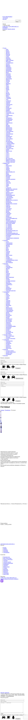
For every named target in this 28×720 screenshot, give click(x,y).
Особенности (9, 136)
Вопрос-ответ (9, 353)
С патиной (8, 98)
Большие (8, 176)
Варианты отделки (10, 159)
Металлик (8, 61)
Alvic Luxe (8, 182)
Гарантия (8, 342)
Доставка (8, 337)
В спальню (8, 331)
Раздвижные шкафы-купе (12, 233)
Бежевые (8, 57)
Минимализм (9, 128)
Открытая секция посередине (13, 234)
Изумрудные (9, 71)
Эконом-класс (9, 104)
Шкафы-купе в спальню (11, 203)
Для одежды (9, 208)
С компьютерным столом (12, 260)
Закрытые (8, 322)
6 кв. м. (7, 155)
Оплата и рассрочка (10, 338)
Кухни (4, 48)
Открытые (8, 323)
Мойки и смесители (10, 160)
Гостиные (5, 240)
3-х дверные (9, 225)
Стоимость (8, 100)
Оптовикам (8, 354)
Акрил (7, 87)
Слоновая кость (9, 62)
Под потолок (9, 231)
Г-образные (8, 213)
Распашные (8, 235)
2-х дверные (9, 224)
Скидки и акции (10, 350)
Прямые (8, 110)
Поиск (17, 21)
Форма (7, 106)
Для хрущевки (9, 138)
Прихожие (5, 263)
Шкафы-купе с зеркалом (11, 189)
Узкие (7, 152)
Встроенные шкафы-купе (12, 230)
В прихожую (9, 202)
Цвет (7, 49)
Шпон (7, 95)
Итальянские (9, 120)
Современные (9, 115)
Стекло (7, 191)
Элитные (8, 105)
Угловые (8, 109)
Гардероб (8, 236)
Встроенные (9, 141)
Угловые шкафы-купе (11, 220)
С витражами (9, 196)
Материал (8, 83)
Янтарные (8, 75)
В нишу (8, 329)
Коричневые (9, 165)
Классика (8, 266)
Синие (7, 82)
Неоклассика (9, 127)
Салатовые (8, 77)
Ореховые (8, 73)
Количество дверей (10, 223)
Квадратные (9, 315)
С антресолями (9, 142)
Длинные (8, 214)
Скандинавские (9, 131)
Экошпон (8, 97)
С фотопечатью (9, 197)
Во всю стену (9, 229)
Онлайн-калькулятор (11, 351)
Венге (7, 72)
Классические (9, 122)
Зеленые (8, 55)
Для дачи (8, 140)
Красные (8, 54)
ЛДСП (7, 92)
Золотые (8, 81)
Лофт (7, 124)
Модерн (8, 125)
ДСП (7, 99)
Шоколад (8, 65)
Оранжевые (8, 68)
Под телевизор (9, 262)
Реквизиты (8, 345)
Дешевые (8, 102)
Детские (8, 204)
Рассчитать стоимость (13, 578)
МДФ (7, 84)
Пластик (8, 94)
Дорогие (8, 103)
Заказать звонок (4, 578)
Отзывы (8, 344)
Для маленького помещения (12, 238)
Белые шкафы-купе (10, 171)
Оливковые (8, 67)
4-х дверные (9, 226)
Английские (9, 117)
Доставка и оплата (7, 334)
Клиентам (5, 349)
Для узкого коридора (11, 290)
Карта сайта (8, 348)
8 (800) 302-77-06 (6, 26)
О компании (6, 339)
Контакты (5, 355)
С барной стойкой (10, 143)
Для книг (8, 207)
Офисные (8, 206)
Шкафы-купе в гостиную (12, 200)
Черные (8, 51)
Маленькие (8, 175)
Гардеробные (6, 291)
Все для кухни (9, 158)
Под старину (9, 130)
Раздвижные (9, 325)
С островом (8, 144)
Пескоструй (8, 193)
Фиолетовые (9, 78)
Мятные (8, 79)
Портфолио (8, 343)
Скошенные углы (10, 113)
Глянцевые (8, 59)
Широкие (8, 219)
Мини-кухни (9, 151)
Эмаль (7, 86)
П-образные (8, 108)
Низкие (7, 215)
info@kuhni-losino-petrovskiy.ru (8, 544)
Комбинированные (10, 195)
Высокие (8, 212)
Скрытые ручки (9, 148)
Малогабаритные (10, 146)
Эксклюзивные (9, 133)
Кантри (7, 121)
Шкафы (5, 548)
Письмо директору (5, 692)
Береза (7, 88)
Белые (7, 50)
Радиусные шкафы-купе (11, 218)
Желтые (8, 53)
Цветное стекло (9, 192)
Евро (7, 116)
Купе (7, 285)
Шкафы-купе (6, 163)
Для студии (8, 137)
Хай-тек (8, 135)
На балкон (8, 209)
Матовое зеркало (10, 190)
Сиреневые (8, 76)
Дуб (7, 90)
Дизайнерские (9, 119)
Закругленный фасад (11, 222)
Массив (8, 93)
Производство (9, 340)
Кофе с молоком (9, 60)
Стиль (7, 114)
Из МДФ (8, 282)
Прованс (8, 126)
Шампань (8, 66)
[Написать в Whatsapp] (14, 618)
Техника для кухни (10, 162)
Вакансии (8, 347)
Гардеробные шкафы (11, 326)
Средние (8, 177)
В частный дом (9, 332)
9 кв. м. (7, 157)
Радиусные (8, 111)
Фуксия (8, 64)
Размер (7, 149)
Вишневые (8, 70)
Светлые (8, 170)
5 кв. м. (7, 154)
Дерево (7, 89)
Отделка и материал (10, 179)
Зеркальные (8, 283)
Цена (7, 299)
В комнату (8, 328)
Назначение (8, 198)
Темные (8, 168)
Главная (2, 410)
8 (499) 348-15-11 (15, 26)
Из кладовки (9, 321)
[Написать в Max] (2, 581)
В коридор (8, 201)
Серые (7, 56)
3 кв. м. (7, 153)
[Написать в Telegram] (14, 600)
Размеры (8, 302)
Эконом (8, 239)
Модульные (8, 147)
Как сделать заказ (10, 336)
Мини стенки (9, 255)
